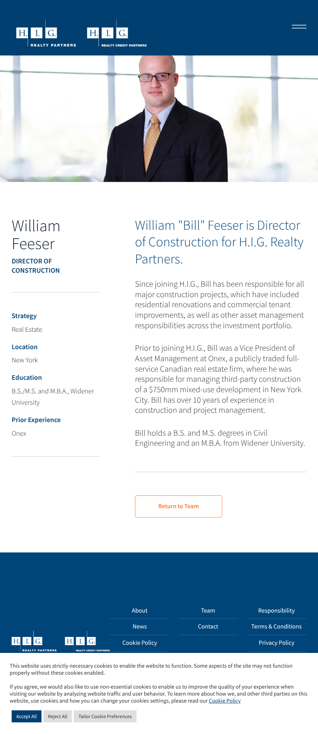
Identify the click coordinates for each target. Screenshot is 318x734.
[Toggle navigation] (296, 27)
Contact (208, 626)
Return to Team (178, 506)
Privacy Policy (276, 643)
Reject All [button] (57, 716)
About (139, 611)
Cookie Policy (139, 643)
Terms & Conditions (276, 626)
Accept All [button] (26, 716)
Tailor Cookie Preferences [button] (104, 716)
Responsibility (276, 611)
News (140, 626)
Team (208, 611)
